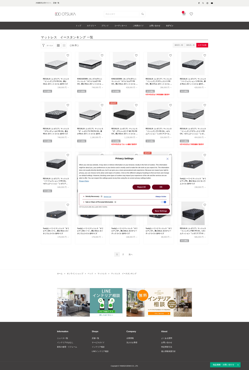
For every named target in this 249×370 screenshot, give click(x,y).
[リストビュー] (64, 45)
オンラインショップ (75, 273)
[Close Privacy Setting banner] (167, 159)
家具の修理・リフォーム (67, 347)
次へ (131, 254)
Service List (107, 196)
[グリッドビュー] (58, 45)
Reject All (141, 187)
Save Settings (161, 211)
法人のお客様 (131, 342)
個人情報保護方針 (168, 351)
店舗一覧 (95, 338)
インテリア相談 (98, 347)
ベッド (90, 273)
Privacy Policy (84, 181)
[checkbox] (163, 202)
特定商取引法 (166, 347)
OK (161, 187)
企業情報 (130, 338)
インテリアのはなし (65, 342)
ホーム (60, 273)
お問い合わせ (166, 342)
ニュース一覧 (62, 338)
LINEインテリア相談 (100, 351)
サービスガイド (98, 342)
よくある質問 (166, 338)
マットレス (102, 273)
